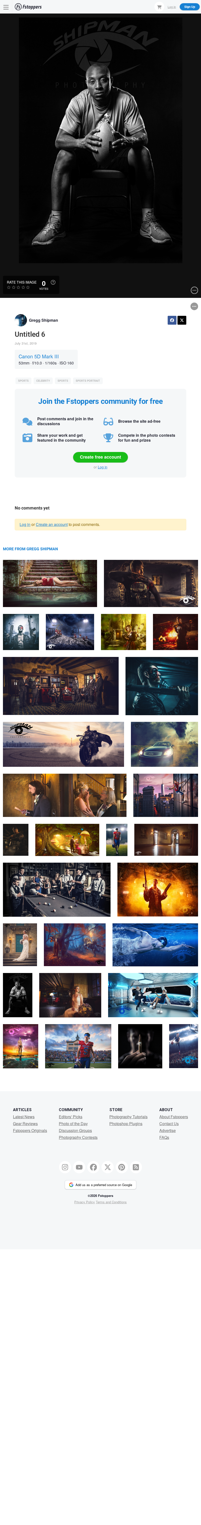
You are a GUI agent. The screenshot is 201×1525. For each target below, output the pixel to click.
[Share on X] (181, 320)
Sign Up (189, 6)
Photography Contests (78, 1137)
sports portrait (88, 381)
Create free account (100, 457)
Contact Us (169, 1123)
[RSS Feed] (136, 1167)
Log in (102, 467)
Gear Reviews (25, 1123)
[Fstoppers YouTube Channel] (79, 1167)
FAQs (164, 1137)
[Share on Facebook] (172, 320)
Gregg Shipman (43, 320)
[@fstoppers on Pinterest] (122, 1167)
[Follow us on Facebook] (93, 1167)
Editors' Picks (70, 1116)
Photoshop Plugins (125, 1123)
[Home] (28, 6)
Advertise (167, 1130)
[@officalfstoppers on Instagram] (65, 1167)
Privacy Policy (84, 1202)
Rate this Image (22, 282)
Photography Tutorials (128, 1116)
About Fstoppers (173, 1116)
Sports (23, 381)
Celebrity (43, 381)
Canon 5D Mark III (39, 356)
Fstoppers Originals (30, 1130)
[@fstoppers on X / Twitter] (107, 1167)
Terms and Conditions (111, 1202)
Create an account (52, 524)
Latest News (24, 1116)
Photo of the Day (73, 1123)
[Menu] (6, 7)
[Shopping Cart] (159, 7)
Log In (172, 6)
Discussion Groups (75, 1130)
